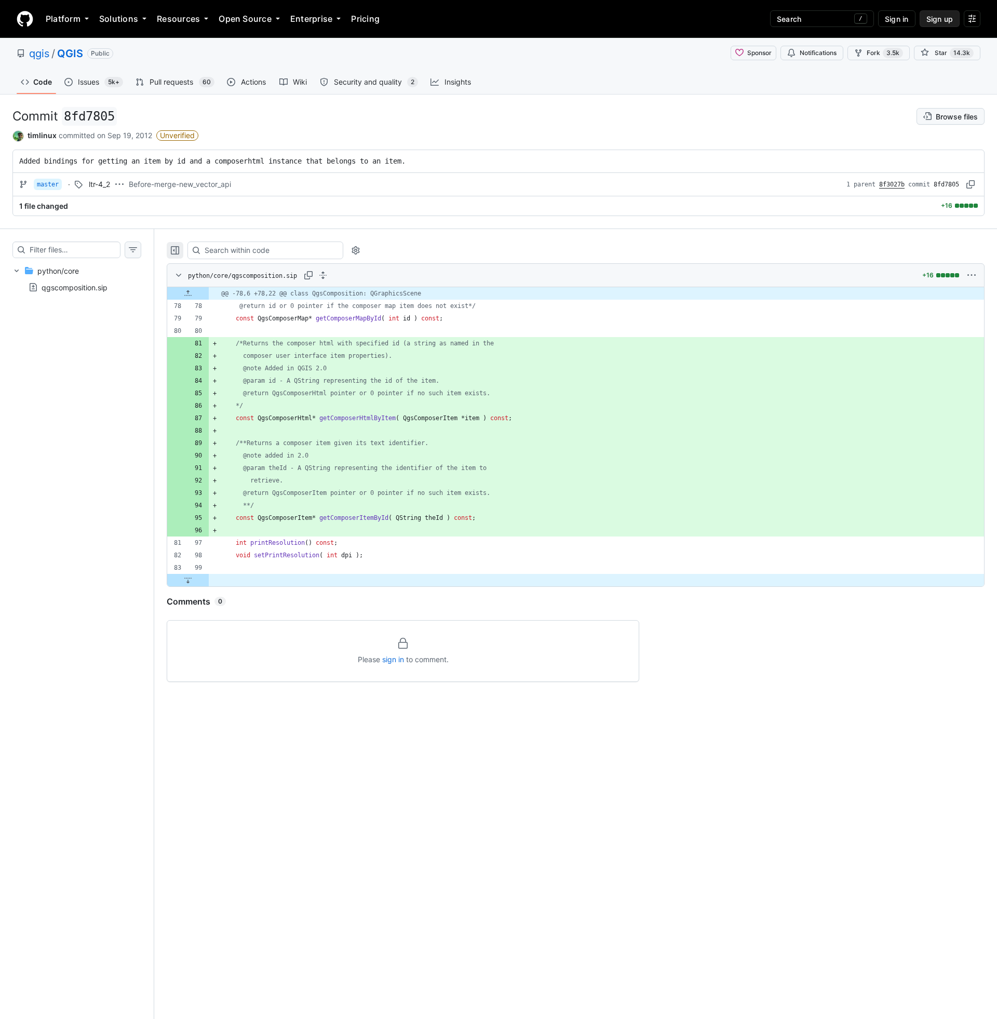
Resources (178, 19)
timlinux (42, 135)
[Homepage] (25, 18)
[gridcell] (575, 293)
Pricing (365, 19)
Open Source (245, 19)
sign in (393, 659)
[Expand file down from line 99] (188, 580)
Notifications (818, 53)
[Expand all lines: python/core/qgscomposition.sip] (323, 275)
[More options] (971, 275)
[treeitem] (76, 279)
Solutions (118, 19)
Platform (63, 19)
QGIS (70, 53)
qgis (39, 53)
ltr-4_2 (99, 184)
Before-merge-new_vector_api (180, 184)
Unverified (177, 135)
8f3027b (892, 184)
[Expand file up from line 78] (188, 293)
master (48, 184)
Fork (883, 53)
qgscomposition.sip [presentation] (74, 287)
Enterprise (311, 19)
